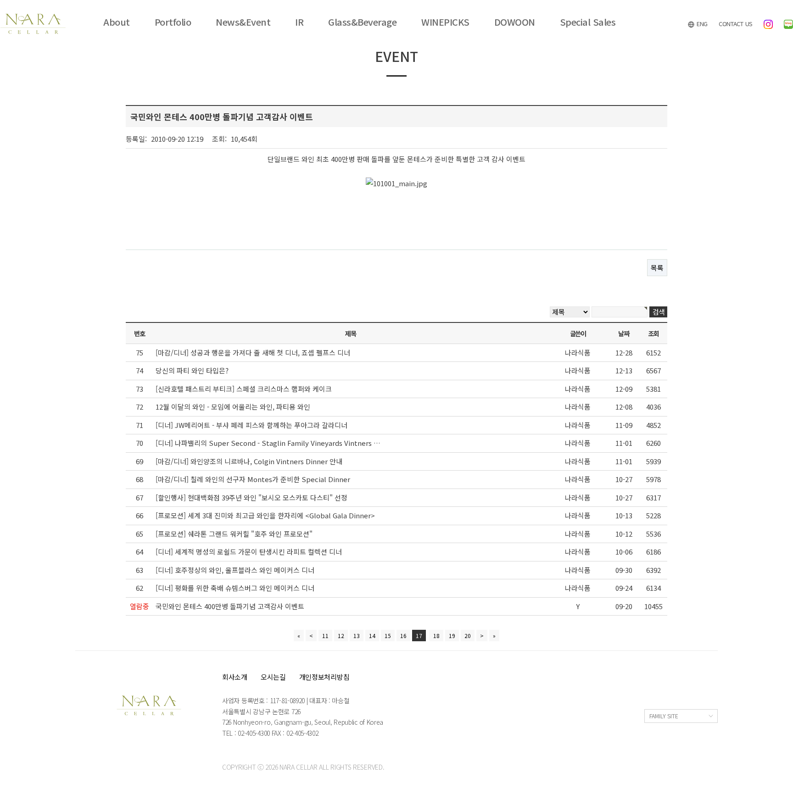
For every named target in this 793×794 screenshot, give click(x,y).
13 (356, 635)
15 (388, 635)
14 (372, 635)
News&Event (243, 22)
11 (325, 635)
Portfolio (173, 22)
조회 (653, 333)
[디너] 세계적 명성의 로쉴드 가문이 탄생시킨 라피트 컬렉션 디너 (249, 551)
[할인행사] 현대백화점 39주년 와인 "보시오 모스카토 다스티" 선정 (251, 497)
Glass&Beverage (362, 22)
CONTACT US (736, 23)
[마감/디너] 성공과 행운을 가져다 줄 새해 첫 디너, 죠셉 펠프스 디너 (253, 352)
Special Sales (588, 22)
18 (436, 635)
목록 (657, 267)
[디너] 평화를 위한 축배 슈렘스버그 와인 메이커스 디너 (235, 588)
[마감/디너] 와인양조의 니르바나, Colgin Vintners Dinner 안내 (249, 461)
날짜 (623, 333)
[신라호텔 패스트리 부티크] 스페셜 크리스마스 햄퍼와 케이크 (244, 389)
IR (299, 22)
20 (467, 635)
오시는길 (273, 677)
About (116, 22)
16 (403, 635)
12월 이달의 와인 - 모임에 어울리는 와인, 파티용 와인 (233, 406)
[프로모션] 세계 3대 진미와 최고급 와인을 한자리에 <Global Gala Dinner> (265, 515)
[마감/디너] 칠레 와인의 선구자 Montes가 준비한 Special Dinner (253, 479)
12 (341, 635)
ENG (701, 23)
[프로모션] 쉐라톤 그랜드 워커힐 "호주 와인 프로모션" (234, 534)
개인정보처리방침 (324, 677)
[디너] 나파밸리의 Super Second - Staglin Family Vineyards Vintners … (268, 443)
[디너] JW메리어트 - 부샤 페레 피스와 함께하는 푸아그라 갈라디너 (251, 425)
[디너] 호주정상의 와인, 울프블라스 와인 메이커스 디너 (235, 570)
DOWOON (514, 22)
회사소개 (234, 677)
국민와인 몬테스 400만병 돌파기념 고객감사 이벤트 (230, 606)
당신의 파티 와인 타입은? (192, 370)
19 (452, 635)
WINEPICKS (445, 22)
